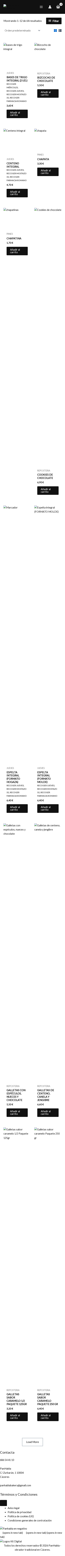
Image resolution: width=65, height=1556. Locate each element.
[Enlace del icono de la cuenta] (49, 6)
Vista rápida (17, 66)
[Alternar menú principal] (41, 6)
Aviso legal (13, 1508)
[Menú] (3, 1503)
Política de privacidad (19, 1512)
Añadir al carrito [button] (15, 114)
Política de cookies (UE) (21, 1516)
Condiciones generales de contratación (30, 1520)
